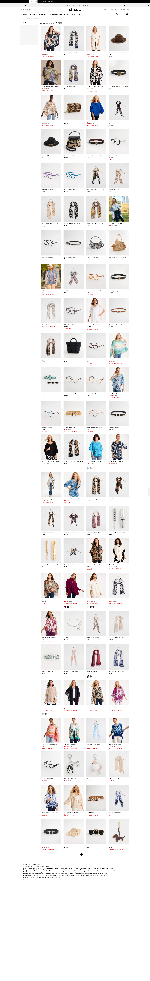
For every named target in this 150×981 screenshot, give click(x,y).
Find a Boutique (122, 9)
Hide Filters (25, 23)
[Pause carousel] (148, 5)
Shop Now (87, 5)
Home (23, 18)
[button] (127, 13)
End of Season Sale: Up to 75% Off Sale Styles (69, 5)
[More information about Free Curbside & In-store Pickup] (56, 23)
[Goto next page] (88, 854)
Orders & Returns (114, 9)
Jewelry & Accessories (34, 18)
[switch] (60, 23)
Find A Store (125, 23)
